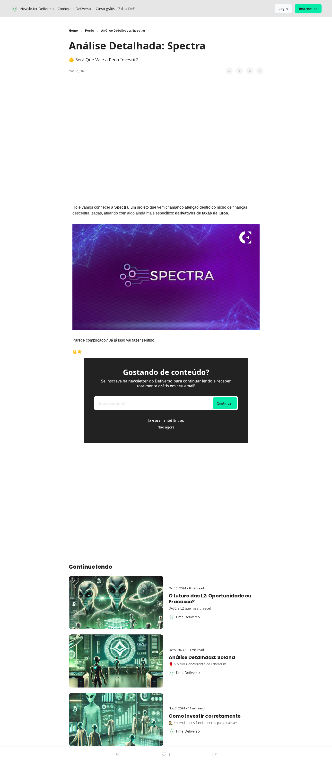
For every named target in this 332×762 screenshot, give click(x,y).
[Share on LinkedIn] (259, 70)
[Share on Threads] (249, 70)
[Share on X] (239, 70)
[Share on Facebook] (229, 70)
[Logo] (14, 9)
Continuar (225, 403)
